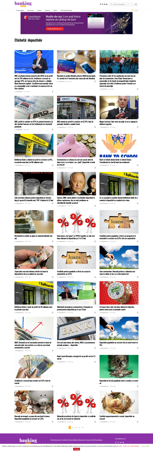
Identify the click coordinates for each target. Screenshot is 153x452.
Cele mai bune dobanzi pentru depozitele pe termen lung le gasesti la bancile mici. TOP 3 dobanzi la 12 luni (34, 199)
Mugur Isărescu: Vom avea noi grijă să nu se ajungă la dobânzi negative (118, 123)
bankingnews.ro (62, 127)
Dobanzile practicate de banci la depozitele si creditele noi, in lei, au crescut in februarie (76, 417)
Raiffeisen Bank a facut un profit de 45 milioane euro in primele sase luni (33, 308)
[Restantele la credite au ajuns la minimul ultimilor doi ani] (34, 221)
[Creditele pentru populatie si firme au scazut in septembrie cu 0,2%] (76, 257)
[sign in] (129, 10)
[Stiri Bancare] (23, 4)
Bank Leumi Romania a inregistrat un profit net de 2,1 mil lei (76, 357)
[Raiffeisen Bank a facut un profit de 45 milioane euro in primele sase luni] (34, 293)
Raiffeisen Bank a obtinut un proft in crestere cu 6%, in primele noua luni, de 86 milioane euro (34, 161)
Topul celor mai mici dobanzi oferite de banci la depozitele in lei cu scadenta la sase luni (31, 272)
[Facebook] (100, 4)
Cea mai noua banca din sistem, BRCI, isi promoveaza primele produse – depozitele (76, 343)
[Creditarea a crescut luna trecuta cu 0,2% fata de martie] (34, 366)
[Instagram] (102, 4)
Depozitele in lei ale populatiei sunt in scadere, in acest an (119, 382)
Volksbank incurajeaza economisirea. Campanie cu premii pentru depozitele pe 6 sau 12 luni (74, 308)
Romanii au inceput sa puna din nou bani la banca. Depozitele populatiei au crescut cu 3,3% (32, 417)
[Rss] (107, 4)
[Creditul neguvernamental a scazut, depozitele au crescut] (119, 402)
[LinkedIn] (105, 4)
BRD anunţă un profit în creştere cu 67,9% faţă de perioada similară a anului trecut (75, 123)
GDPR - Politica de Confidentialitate (129, 446)
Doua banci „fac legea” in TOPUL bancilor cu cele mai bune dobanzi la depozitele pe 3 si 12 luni (75, 237)
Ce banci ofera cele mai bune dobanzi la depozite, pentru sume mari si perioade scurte (117, 308)
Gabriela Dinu (19, 91)
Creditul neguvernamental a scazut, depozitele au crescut (117, 417)
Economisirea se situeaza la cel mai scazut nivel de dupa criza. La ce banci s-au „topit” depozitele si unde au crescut (76, 162)
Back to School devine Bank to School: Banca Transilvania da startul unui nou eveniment (115, 161)
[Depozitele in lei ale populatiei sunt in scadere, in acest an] (119, 366)
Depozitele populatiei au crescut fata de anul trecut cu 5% (119, 343)
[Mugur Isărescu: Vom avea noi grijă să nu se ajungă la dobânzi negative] (119, 107)
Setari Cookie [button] (145, 446)
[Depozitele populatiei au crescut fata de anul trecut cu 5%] (119, 328)
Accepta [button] (76, 449)
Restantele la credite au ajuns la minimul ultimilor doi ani (33, 237)
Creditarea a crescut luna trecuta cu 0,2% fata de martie (32, 382)
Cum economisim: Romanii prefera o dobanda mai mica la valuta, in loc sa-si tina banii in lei (117, 272)
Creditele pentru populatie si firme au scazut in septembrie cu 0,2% (73, 272)
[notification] (132, 10)
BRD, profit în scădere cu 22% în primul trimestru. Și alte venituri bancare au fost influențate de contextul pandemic (34, 124)
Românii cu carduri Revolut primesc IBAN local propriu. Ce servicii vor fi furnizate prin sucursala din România (76, 77)
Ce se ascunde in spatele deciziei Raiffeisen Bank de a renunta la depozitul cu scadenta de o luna (119, 199)
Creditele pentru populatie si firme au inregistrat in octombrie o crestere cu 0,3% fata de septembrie (118, 237)
